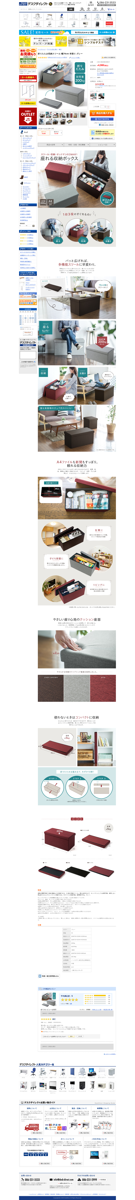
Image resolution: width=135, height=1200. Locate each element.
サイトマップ (102, 1194)
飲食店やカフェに (25, 264)
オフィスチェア (27, 138)
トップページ (42, 49)
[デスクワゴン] (61, 24)
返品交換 (53, 1194)
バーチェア (26, 142)
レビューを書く (75, 57)
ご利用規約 (95, 1194)
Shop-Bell (28, 332)
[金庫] (85, 24)
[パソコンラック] (85, 16)
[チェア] (61, 16)
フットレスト (27, 192)
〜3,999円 (23, 208)
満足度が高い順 (107, 1009)
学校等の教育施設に (26, 261)
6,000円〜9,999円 (25, 214)
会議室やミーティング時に (28, 255)
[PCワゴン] (49, 24)
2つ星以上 (30, 241)
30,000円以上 (24, 220)
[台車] (73, 24)
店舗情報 (67, 1194)
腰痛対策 (25, 194)
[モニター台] (109, 16)
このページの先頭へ (110, 1054)
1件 (71, 1003)
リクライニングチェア (29, 163)
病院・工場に (24, 258)
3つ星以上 (30, 237)
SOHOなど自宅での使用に (27, 267)
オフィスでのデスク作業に (28, 252)
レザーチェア (27, 153)
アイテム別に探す (52, 49)
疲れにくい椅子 (27, 171)
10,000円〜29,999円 (26, 217)
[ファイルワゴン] (37, 24)
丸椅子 (25, 144)
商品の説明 (51, 145)
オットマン (26, 197)
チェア (26, 132)
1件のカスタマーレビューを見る (57, 57)
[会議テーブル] (49, 16)
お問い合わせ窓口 (74, 1194)
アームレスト (27, 188)
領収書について (60, 1194)
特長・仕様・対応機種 (76, 145)
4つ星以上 (30, 234)
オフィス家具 (27, 334)
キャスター (26, 186)
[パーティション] (73, 16)
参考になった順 (96, 1009)
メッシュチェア (27, 155)
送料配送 (47, 1194)
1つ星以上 (30, 243)
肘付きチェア (27, 167)
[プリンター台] (97, 16)
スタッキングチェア (28, 165)
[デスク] (25, 16)
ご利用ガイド (40, 1194)
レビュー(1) (102, 145)
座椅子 (26, 177)
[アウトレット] (109, 24)
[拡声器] (97, 24)
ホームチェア (27, 140)
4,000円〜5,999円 (25, 211)
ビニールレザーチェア (29, 157)
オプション (27, 183)
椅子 (60, 49)
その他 (25, 199)
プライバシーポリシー (85, 1194)
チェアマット (27, 191)
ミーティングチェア (28, 148)
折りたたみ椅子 (27, 146)
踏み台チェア (27, 169)
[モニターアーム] (25, 24)
